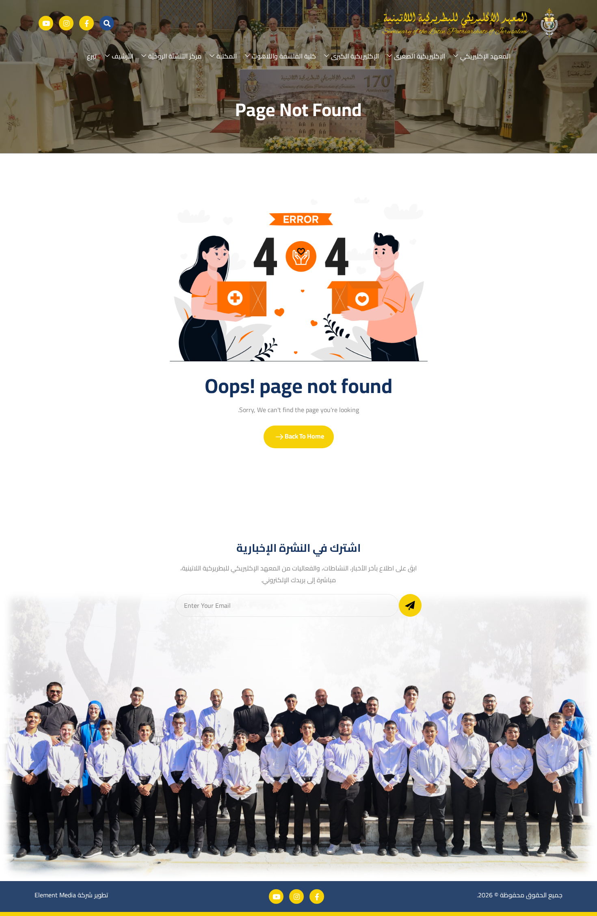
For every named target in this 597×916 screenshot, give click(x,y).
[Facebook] (86, 23)
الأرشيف (122, 56)
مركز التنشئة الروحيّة (174, 56)
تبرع (92, 56)
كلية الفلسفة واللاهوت (284, 56)
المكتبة (226, 56)
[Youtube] (46, 23)
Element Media (55, 895)
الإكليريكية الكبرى (355, 56)
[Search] (107, 23)
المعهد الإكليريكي (485, 56)
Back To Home (303, 436)
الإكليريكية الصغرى (419, 56)
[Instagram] (66, 23)
